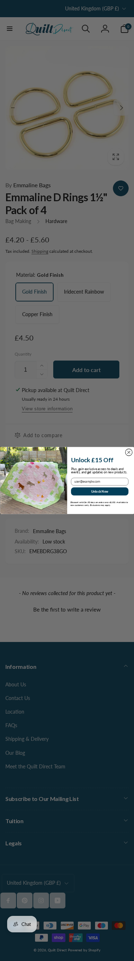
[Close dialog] (128, 452)
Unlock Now (99, 491)
